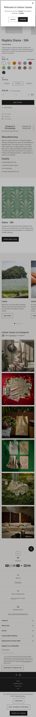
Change (13, 19)
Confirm (23, 19)
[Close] (33, 3)
